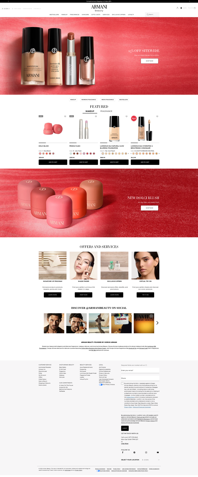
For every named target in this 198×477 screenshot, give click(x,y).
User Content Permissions (129, 468)
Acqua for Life (63, 387)
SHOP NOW (111, 1)
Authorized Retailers (45, 367)
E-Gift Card (62, 369)
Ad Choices (102, 367)
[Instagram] (146, 452)
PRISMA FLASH (74, 146)
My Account (42, 375)
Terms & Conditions (100, 468)
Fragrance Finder (85, 375)
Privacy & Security (104, 373)
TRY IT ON (145, 295)
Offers (40, 377)
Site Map (109, 468)
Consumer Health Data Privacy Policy (138, 470)
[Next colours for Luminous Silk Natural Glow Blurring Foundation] (128, 153)
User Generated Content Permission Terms (106, 380)
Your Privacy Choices (109, 384)
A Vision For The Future (66, 385)
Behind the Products (65, 389)
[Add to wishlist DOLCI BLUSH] (65, 116)
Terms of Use (103, 377)
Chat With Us (37, 8)
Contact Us (42, 369)
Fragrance (62, 371)
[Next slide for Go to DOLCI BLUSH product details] (66, 128)
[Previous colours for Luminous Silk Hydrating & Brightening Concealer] (131, 153)
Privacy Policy (103, 375)
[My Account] (177, 8)
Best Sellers (62, 367)
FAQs (40, 373)
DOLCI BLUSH (44, 146)
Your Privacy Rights (105, 470)
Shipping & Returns (44, 383)
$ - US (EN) (5, 8)
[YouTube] (157, 452)
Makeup (61, 375)
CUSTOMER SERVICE (45, 365)
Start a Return (43, 381)
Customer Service (27, 8)
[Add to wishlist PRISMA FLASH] (96, 116)
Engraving (83, 369)
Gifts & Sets (62, 373)
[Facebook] (122, 452)
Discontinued (43, 371)
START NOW (83, 295)
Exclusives (83, 371)
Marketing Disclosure (143, 419)
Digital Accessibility (105, 369)
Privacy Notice (150, 421)
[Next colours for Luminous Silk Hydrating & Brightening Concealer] (159, 153)
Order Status (42, 379)
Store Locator (43, 385)
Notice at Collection (105, 382)
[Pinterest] (134, 452)
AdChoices (67, 470)
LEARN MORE (52, 295)
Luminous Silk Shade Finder (88, 373)
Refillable (62, 391)
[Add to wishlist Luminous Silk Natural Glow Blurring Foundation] (126, 116)
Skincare (61, 377)
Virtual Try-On (84, 379)
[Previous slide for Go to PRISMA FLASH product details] (70, 128)
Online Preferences (104, 371)
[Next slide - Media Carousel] (157, 323)
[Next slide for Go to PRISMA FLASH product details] (96, 128)
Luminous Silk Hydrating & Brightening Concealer (142, 147)
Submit (125, 428)
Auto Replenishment (86, 367)
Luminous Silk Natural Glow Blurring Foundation (112, 147)
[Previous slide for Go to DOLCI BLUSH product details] (40, 128)
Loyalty (82, 377)
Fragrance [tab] (106, 111)
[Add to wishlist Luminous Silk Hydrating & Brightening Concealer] (157, 116)
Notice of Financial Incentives (130, 422)
